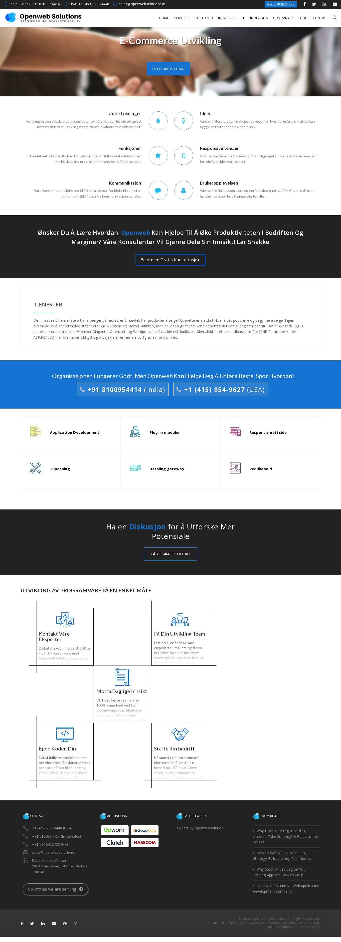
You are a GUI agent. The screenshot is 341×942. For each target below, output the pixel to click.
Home (164, 17)
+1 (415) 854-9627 (223, 389)
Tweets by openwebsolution (200, 828)
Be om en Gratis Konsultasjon (170, 259)
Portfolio (204, 17)
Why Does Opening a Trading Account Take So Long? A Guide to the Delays (285, 836)
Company (281, 17)
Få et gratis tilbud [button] (168, 68)
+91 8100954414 (125, 389)
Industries (228, 17)
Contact (320, 17)
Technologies (255, 17)
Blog (303, 17)
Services (182, 17)
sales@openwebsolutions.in (142, 3)
